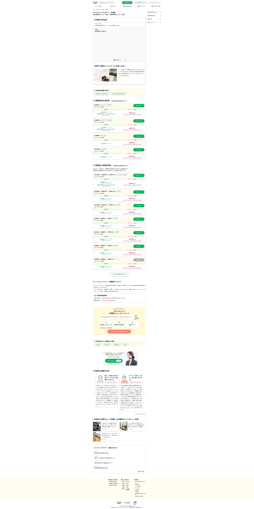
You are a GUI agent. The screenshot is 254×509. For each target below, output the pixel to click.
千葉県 (123, 483)
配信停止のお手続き (139, 496)
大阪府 (127, 485)
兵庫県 (123, 487)
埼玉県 (127, 483)
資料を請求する (140, 2)
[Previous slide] (94, 393)
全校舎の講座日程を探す (119, 274)
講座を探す (128, 2)
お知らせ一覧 (141, 471)
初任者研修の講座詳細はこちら (119, 100)
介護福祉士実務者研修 (113, 483)
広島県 (127, 487)
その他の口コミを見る (140, 414)
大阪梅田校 (116, 344)
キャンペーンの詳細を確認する (119, 331)
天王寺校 (98, 344)
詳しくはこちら (132, 114)
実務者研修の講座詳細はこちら (120, 165)
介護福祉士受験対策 (113, 485)
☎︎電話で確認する (106, 113)
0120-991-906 (106, 298)
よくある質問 (138, 486)
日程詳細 (102, 106)
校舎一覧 (98, 9)
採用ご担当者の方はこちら (155, 2)
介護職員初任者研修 (113, 481)
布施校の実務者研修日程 (118, 94)
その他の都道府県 (127, 489)
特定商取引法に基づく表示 (140, 494)
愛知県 (123, 485)
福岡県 (123, 488)
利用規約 (137, 491)
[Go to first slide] (144, 393)
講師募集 (137, 484)
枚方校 (125, 344)
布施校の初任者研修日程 (102, 94)
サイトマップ (138, 487)
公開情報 (137, 489)
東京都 (123, 481)
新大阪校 (107, 344)
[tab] (104, 82)
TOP (94, 9)
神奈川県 (127, 481)
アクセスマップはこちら (108, 300)
